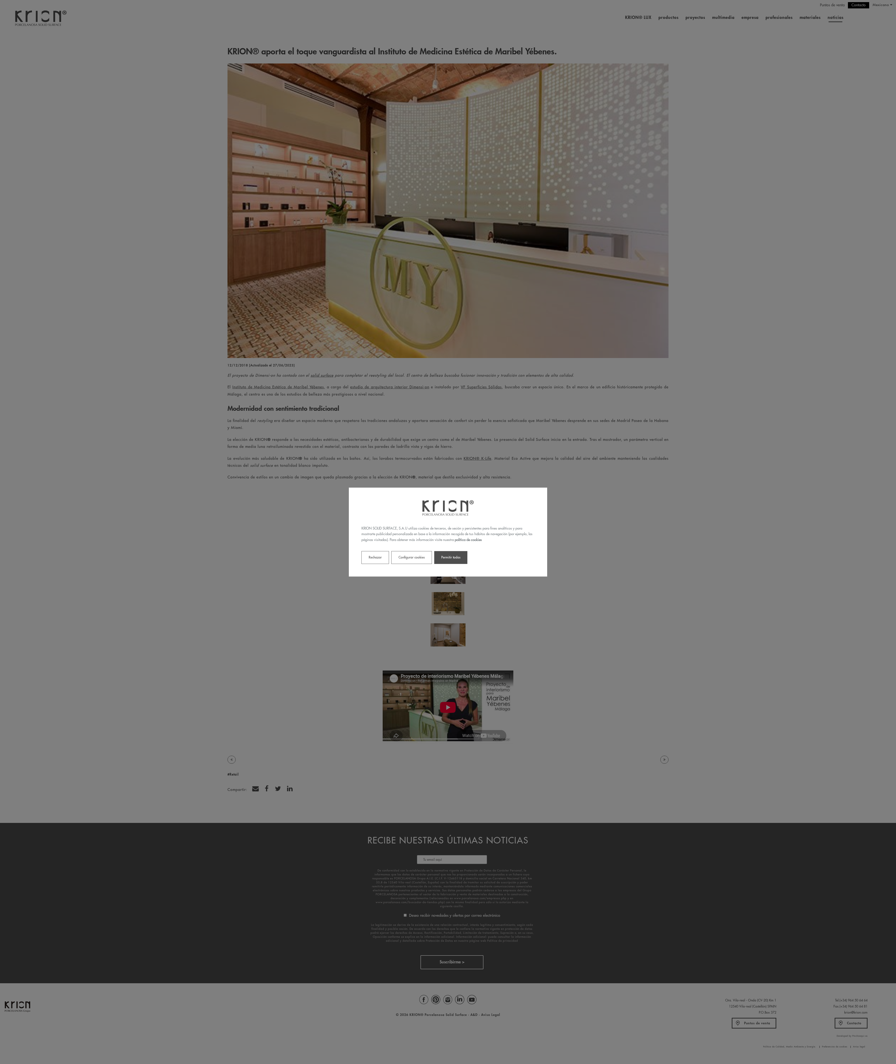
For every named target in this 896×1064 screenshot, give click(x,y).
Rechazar (375, 557)
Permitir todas (450, 557)
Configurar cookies (412, 557)
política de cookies (468, 540)
